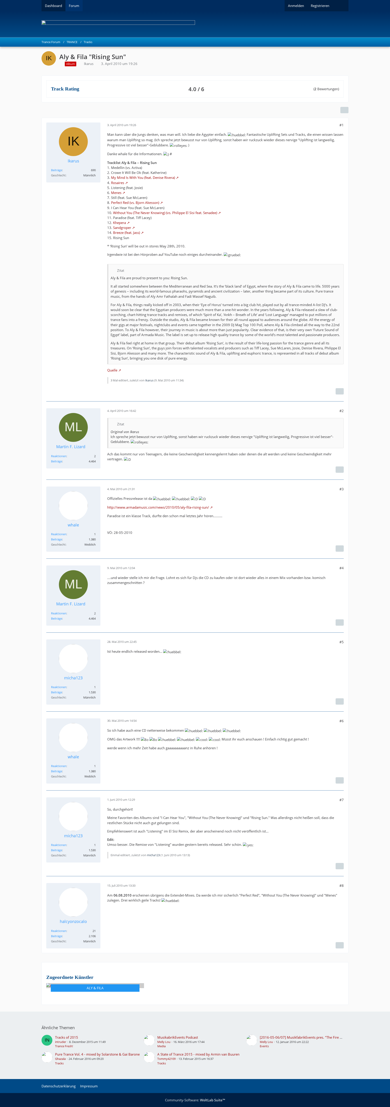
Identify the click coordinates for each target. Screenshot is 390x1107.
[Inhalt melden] (340, 391)
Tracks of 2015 (66, 1037)
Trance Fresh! (64, 1046)
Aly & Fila (95, 988)
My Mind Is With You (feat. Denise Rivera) (143, 177)
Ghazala (60, 1059)
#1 (341, 125)
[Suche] (340, 5)
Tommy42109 (166, 1059)
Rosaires (117, 182)
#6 (341, 721)
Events (264, 1046)
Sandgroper (122, 227)
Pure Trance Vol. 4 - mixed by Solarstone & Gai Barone (97, 1054)
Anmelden (296, 5)
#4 (341, 568)
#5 (341, 642)
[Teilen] (344, 110)
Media (161, 1046)
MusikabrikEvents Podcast (177, 1037)
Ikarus (88, 63)
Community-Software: (195, 1100)
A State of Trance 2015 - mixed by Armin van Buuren (198, 1054)
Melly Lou (163, 1042)
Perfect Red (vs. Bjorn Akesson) (135, 202)
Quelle (112, 370)
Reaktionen (58, 456)
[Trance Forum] (195, 24)
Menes (116, 192)
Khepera (119, 222)
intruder (60, 1042)
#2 (341, 410)
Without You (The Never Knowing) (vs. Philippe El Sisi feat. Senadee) (165, 212)
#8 (341, 885)
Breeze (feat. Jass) (126, 232)
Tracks (59, 1063)
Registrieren (320, 5)
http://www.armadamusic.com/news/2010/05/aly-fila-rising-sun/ (158, 507)
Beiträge (56, 170)
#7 (341, 800)
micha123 (153, 855)
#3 (341, 489)
